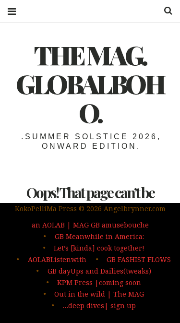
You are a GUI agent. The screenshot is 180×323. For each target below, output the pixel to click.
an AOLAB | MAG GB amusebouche (90, 224)
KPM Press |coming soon (99, 282)
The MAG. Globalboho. (90, 83)
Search (164, 10)
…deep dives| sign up (99, 305)
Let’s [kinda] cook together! (99, 247)
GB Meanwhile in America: (99, 236)
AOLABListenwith (57, 259)
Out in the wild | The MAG (99, 294)
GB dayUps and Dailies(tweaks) (99, 270)
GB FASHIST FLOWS (139, 259)
